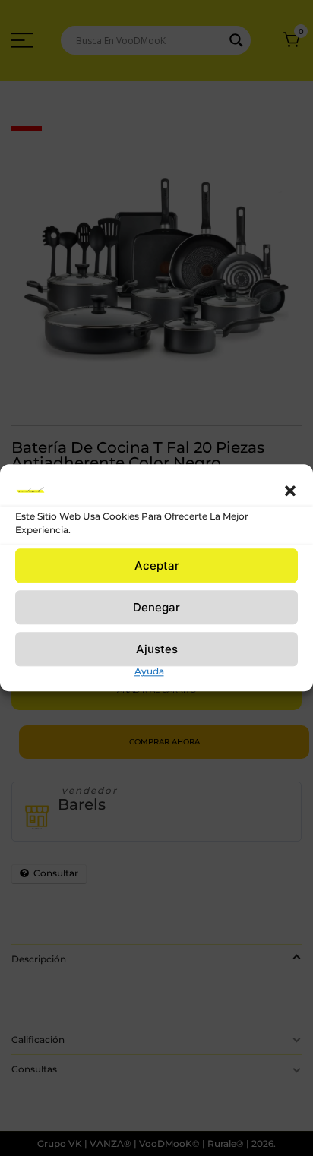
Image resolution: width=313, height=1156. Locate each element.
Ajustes (157, 649)
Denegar (156, 607)
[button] (290, 490)
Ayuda (149, 671)
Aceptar (156, 565)
